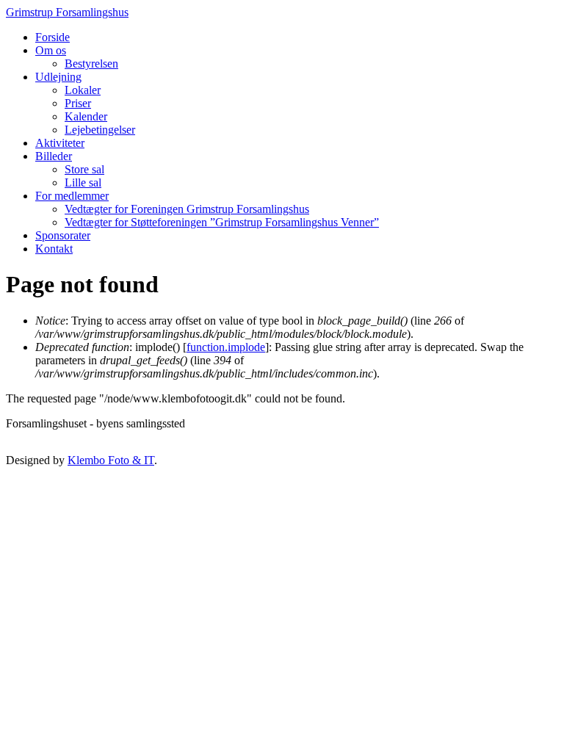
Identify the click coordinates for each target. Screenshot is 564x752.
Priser (78, 103)
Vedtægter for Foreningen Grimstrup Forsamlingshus (187, 209)
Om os (50, 50)
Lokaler (83, 90)
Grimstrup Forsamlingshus (67, 12)
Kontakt (54, 248)
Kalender (86, 116)
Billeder (53, 156)
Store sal (84, 169)
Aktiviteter (59, 143)
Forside (52, 37)
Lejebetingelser (100, 129)
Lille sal (83, 182)
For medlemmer (72, 195)
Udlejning (58, 76)
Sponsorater (62, 235)
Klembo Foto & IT (111, 460)
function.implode (226, 347)
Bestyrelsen (91, 63)
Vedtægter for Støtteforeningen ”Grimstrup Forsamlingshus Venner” (222, 222)
